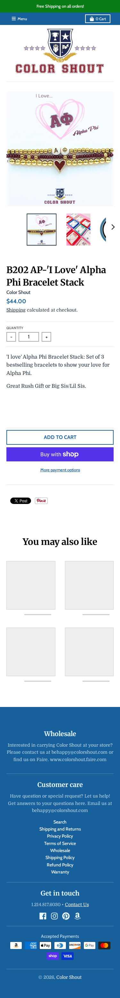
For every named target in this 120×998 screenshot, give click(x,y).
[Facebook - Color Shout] (43, 916)
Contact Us (77, 904)
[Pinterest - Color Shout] (66, 916)
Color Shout (18, 292)
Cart (101, 18)
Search (60, 822)
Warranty (60, 872)
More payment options (60, 469)
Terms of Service (60, 843)
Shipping (16, 309)
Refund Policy (60, 865)
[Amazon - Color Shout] (77, 916)
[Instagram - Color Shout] (54, 916)
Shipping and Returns (60, 829)
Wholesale (60, 850)
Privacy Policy (60, 836)
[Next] (113, 227)
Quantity (14, 328)
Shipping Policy (60, 857)
